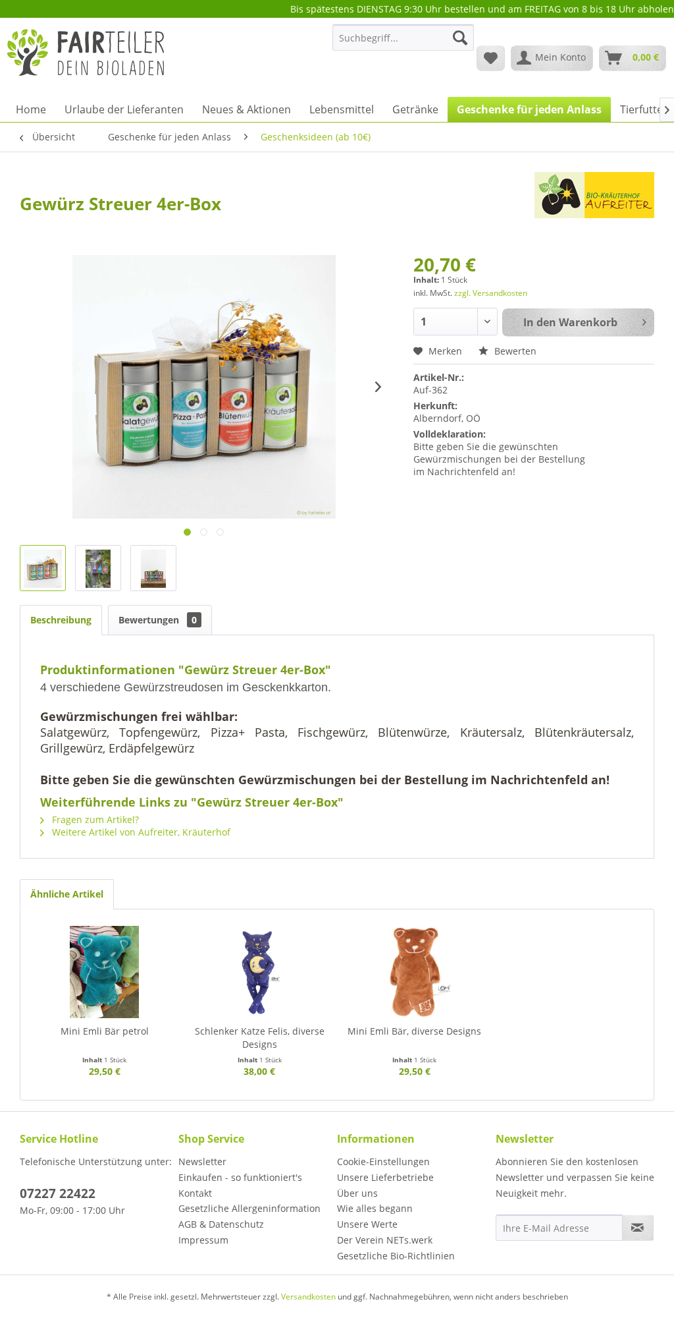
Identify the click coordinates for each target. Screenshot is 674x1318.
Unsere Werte (367, 1224)
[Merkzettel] (491, 58)
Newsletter (202, 1161)
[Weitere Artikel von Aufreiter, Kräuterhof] (594, 195)
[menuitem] (403, 43)
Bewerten (514, 351)
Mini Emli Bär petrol (105, 1031)
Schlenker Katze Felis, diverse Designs (259, 1037)
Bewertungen (157, 620)
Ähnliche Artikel (66, 894)
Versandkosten (308, 1296)
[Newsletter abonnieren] (638, 1228)
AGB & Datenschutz (221, 1224)
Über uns (357, 1193)
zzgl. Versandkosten (490, 293)
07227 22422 (57, 1193)
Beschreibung (60, 620)
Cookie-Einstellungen (383, 1161)
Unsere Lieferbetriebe (385, 1177)
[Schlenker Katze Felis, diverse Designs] (260, 972)
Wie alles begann (375, 1208)
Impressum (203, 1240)
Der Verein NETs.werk (384, 1240)
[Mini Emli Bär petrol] (104, 972)
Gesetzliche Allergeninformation (249, 1208)
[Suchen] (460, 37)
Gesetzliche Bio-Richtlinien (396, 1255)
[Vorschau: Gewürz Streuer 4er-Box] (43, 568)
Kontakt (195, 1193)
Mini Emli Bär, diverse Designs (414, 1031)
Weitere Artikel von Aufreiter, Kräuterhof (139, 832)
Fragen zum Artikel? (94, 819)
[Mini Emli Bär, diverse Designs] (414, 972)
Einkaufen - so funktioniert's (240, 1177)
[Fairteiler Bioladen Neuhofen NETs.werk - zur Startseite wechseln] (87, 57)
